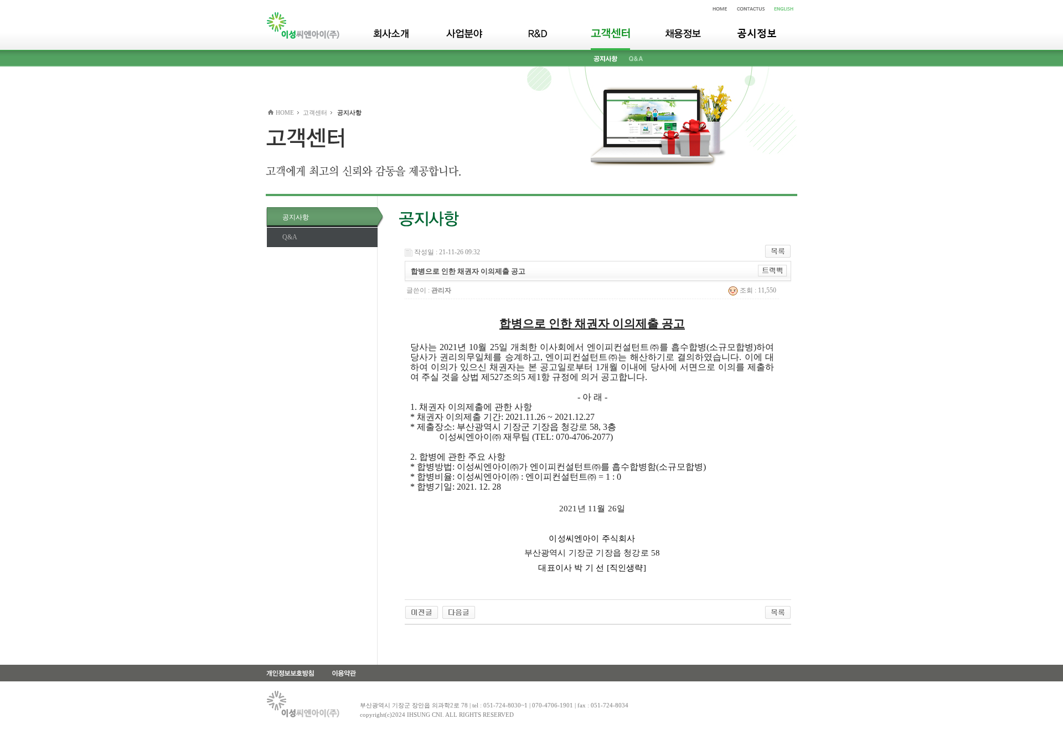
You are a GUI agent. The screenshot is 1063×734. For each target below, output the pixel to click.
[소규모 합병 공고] (459, 611)
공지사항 (295, 217)
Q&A (289, 237)
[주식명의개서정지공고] (421, 611)
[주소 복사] (772, 270)
